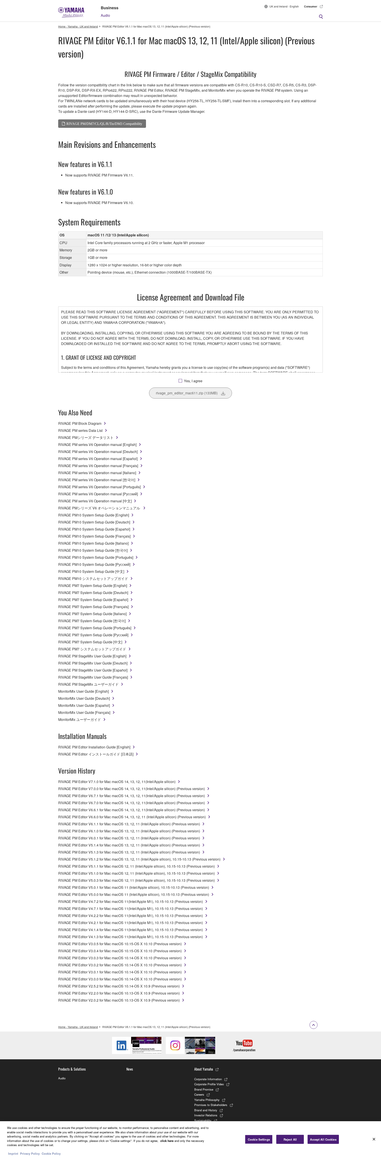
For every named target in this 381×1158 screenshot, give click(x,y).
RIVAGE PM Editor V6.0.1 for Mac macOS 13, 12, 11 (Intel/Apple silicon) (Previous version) (129, 838)
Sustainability (202, 1120)
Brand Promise (203, 1089)
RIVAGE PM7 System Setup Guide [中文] (90, 641)
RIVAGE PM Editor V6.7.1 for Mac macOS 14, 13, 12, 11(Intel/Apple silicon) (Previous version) (131, 795)
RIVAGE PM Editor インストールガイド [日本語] (95, 754)
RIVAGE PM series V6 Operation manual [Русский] (98, 493)
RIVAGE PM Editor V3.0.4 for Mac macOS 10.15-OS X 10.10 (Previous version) (120, 950)
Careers (199, 1094)
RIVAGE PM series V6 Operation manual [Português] (99, 486)
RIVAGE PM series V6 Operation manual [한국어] (96, 479)
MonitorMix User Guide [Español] (84, 705)
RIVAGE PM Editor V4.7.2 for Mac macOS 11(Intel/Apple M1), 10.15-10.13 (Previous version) (130, 901)
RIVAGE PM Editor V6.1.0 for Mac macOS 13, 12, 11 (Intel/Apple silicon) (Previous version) (129, 830)
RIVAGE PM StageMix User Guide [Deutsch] (92, 663)
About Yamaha (203, 1069)
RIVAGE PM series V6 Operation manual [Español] (98, 458)
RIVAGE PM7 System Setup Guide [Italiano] (92, 613)
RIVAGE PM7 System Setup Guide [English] (92, 585)
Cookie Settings (259, 1139)
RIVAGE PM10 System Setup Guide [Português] (95, 557)
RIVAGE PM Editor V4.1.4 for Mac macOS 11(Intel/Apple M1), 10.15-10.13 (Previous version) (130, 929)
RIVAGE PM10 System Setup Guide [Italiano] (93, 543)
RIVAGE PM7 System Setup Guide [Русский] (93, 634)
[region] (190, 1139)
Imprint (13, 1153)
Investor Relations (205, 1115)
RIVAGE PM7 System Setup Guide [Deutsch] (93, 592)
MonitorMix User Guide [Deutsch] (84, 698)
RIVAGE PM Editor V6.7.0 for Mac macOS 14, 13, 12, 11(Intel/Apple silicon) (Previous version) (131, 802)
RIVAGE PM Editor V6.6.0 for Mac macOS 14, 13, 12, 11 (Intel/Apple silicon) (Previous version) (132, 816)
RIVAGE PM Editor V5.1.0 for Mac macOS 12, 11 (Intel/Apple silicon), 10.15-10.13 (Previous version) (136, 873)
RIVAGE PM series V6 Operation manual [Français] (98, 465)
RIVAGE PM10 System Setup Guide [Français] (94, 536)
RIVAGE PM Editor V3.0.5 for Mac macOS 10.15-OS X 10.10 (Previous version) (120, 943)
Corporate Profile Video (209, 1084)
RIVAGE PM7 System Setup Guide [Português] (94, 627)
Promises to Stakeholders (210, 1105)
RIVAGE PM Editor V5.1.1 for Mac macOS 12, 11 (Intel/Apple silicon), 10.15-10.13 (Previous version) (136, 866)
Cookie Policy (51, 1153)
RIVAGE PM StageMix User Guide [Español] (92, 670)
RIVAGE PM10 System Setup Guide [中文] (91, 571)
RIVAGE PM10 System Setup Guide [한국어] (93, 550)
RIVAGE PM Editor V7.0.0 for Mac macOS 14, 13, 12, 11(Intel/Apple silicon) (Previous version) (131, 788)
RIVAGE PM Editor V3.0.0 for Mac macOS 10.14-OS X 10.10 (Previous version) (120, 979)
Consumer (310, 6)
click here (167, 1141)
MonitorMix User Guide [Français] (84, 712)
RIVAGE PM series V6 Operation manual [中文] (95, 500)
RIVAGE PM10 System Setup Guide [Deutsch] (94, 522)
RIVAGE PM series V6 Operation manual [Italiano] (97, 472)
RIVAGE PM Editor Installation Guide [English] (94, 747)
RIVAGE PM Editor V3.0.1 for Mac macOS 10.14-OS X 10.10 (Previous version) (120, 971)
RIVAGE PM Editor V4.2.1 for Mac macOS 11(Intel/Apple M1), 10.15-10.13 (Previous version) (130, 922)
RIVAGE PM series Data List (80, 430)
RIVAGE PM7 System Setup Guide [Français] (93, 606)
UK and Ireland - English (284, 6)
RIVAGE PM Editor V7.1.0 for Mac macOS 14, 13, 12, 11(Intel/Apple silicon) (117, 781)
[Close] (374, 1139)
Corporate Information (208, 1079)
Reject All (290, 1139)
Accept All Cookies (323, 1139)
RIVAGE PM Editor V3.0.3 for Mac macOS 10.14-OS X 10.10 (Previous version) (120, 957)
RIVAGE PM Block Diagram (79, 423)
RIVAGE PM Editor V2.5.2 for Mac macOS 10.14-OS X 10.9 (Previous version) (119, 986)
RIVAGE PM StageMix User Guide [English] (92, 656)
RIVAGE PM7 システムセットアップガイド (92, 648)
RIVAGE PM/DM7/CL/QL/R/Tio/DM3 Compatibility (104, 123)
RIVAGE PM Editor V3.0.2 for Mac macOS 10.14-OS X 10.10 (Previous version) (120, 964)
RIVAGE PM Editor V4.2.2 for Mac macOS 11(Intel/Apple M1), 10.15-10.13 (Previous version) (130, 915)
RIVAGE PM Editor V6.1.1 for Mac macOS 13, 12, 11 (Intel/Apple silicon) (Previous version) (129, 823)
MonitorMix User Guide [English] (83, 691)
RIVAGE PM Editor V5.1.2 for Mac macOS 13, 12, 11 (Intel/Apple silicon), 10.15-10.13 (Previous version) (139, 859)
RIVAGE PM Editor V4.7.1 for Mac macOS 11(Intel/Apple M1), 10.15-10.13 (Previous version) (130, 908)
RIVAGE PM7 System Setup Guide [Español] (93, 599)
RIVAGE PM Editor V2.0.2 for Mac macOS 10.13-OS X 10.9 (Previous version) (119, 1000)
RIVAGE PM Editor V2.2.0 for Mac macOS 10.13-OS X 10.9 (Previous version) (119, 993)
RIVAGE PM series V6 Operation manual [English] (97, 444)
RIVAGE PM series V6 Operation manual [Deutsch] (98, 451)
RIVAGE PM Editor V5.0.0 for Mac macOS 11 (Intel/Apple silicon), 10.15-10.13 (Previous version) (133, 894)
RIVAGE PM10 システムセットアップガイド (93, 578)
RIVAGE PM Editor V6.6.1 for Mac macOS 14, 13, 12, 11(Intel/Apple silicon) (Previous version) (131, 809)
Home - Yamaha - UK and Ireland (78, 26)
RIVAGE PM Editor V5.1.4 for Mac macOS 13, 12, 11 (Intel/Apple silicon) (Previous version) (129, 845)
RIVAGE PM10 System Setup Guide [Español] (94, 529)
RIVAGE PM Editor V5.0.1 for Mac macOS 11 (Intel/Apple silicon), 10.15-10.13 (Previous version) (133, 887)
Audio (105, 15)
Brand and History (205, 1110)
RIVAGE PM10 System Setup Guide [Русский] (94, 564)
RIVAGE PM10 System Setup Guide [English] (93, 515)
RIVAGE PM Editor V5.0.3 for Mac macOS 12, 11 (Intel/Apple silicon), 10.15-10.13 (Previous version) (136, 880)
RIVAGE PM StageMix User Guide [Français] (93, 677)
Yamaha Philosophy (207, 1100)
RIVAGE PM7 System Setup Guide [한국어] (92, 620)
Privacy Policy (30, 1153)
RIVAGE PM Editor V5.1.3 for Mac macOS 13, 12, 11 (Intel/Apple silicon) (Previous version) (129, 852)
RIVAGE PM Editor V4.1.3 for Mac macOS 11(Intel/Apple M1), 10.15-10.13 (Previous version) (130, 936)
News (129, 1069)
